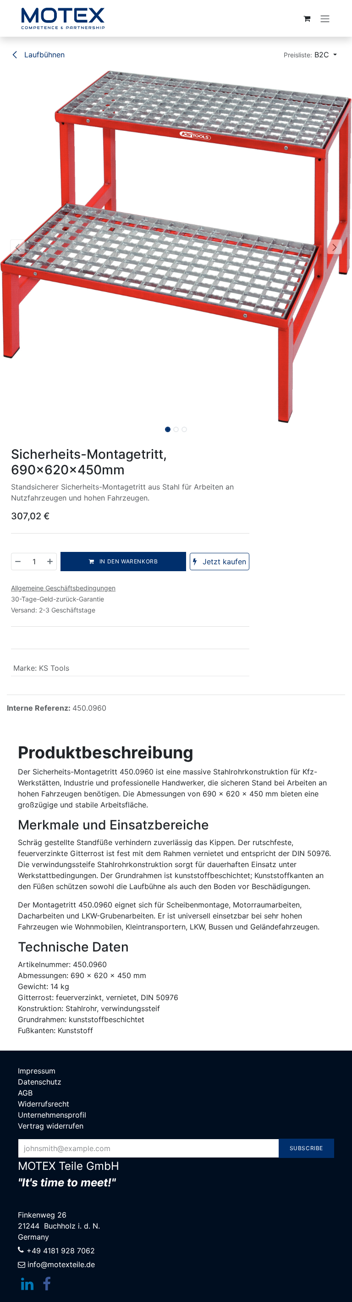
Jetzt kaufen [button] (223, 561)
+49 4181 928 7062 (61, 1250)
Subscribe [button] (306, 1148)
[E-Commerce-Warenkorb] (306, 18)
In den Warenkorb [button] (128, 561)
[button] (310, 54)
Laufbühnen (43, 54)
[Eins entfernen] (18, 561)
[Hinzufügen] (49, 561)
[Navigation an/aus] (325, 18)
